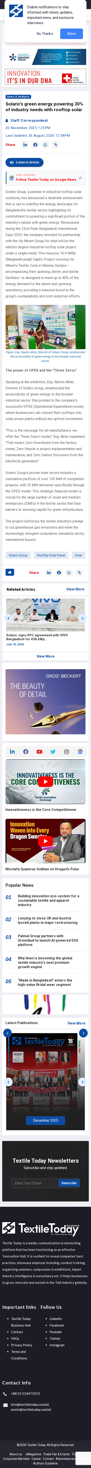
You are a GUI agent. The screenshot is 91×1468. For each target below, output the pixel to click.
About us (15, 1454)
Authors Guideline (45, 1463)
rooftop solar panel (51, 555)
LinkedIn (55, 1319)
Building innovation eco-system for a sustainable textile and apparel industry (48, 900)
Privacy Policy (21, 1345)
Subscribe (69, 1183)
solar (78, 555)
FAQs (15, 1338)
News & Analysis (18, 96)
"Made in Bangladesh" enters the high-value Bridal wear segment (45, 982)
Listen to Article (27, 162)
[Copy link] (56, 145)
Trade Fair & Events (56, 1454)
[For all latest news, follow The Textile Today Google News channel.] (80, 751)
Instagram (56, 1345)
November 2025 (45, 1121)
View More (75, 589)
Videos (83, 1459)
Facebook (56, 1325)
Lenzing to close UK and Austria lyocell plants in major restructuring (48, 920)
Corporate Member (16, 1459)
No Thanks (45, 34)
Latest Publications (22, 1023)
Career (36, 1459)
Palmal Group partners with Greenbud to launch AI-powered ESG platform (48, 940)
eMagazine (33, 1454)
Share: (11, 145)
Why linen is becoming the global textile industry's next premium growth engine (45, 962)
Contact (17, 1332)
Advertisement (66, 1459)
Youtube (55, 1332)
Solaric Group (18, 555)
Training (77, 1454)
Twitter (55, 1338)
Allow (71, 34)
